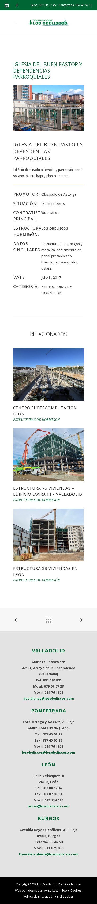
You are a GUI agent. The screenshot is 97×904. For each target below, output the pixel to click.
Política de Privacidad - (39, 897)
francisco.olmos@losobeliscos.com (48, 854)
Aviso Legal (51, 890)
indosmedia (34, 890)
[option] (48, 108)
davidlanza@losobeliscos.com (48, 698)
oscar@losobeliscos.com (48, 806)
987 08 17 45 (47, 5)
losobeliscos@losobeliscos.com (48, 752)
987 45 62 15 (83, 5)
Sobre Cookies (71, 890)
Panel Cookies (64, 897)
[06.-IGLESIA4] (48, 108)
